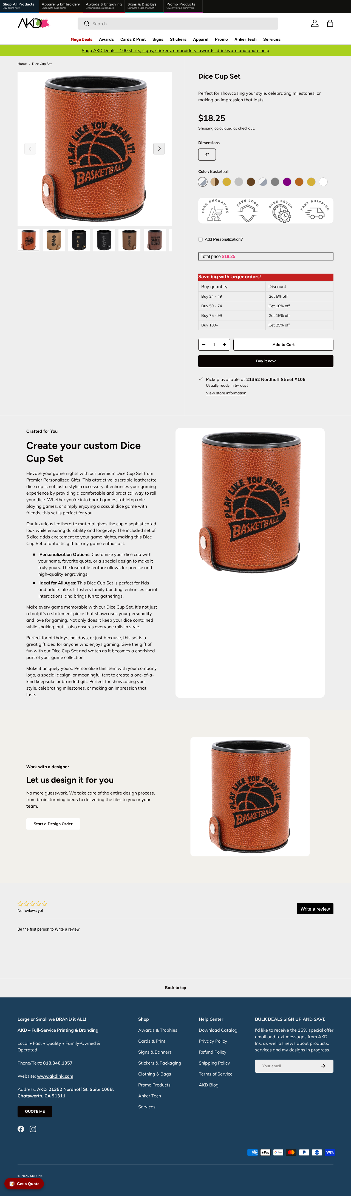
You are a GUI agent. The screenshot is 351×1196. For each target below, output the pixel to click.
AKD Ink (36, 1176)
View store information (226, 393)
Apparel (200, 39)
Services (272, 39)
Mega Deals (81, 39)
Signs (157, 39)
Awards (106, 39)
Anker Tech (245, 39)
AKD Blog (209, 1085)
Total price (211, 256)
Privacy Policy (213, 1041)
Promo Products (154, 1085)
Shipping (205, 128)
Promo (221, 39)
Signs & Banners (155, 1052)
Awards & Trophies (157, 1030)
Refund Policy (213, 1052)
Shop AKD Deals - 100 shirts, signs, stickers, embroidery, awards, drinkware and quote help (175, 50)
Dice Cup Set (42, 63)
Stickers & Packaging (159, 1063)
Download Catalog (218, 1030)
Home (22, 63)
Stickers (178, 39)
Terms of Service (216, 1074)
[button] (330, 23)
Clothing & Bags (154, 1074)
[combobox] (178, 24)
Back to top (175, 987)
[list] (94, 148)
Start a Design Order (53, 823)
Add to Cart (284, 344)
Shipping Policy (214, 1063)
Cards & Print (133, 39)
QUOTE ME (35, 1111)
